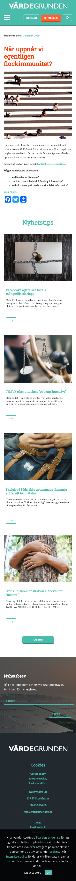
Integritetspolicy (38, 778)
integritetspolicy (16, 856)
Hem (38, 822)
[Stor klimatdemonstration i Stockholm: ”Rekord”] (38, 559)
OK (48, 872)
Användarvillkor (38, 783)
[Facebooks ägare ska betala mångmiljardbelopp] (38, 258)
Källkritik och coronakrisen (51, 164)
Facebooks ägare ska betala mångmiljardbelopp (26, 292)
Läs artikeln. (10, 191)
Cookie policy (38, 773)
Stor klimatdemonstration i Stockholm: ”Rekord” (34, 593)
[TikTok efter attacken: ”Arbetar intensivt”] (38, 359)
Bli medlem (50, 17)
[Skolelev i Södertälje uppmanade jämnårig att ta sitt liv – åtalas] (38, 457)
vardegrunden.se (49, 837)
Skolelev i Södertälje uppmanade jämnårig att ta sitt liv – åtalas (36, 491)
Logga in (31, 17)
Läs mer (38, 640)
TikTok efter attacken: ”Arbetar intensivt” (36, 391)
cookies (54, 851)
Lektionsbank (38, 827)
